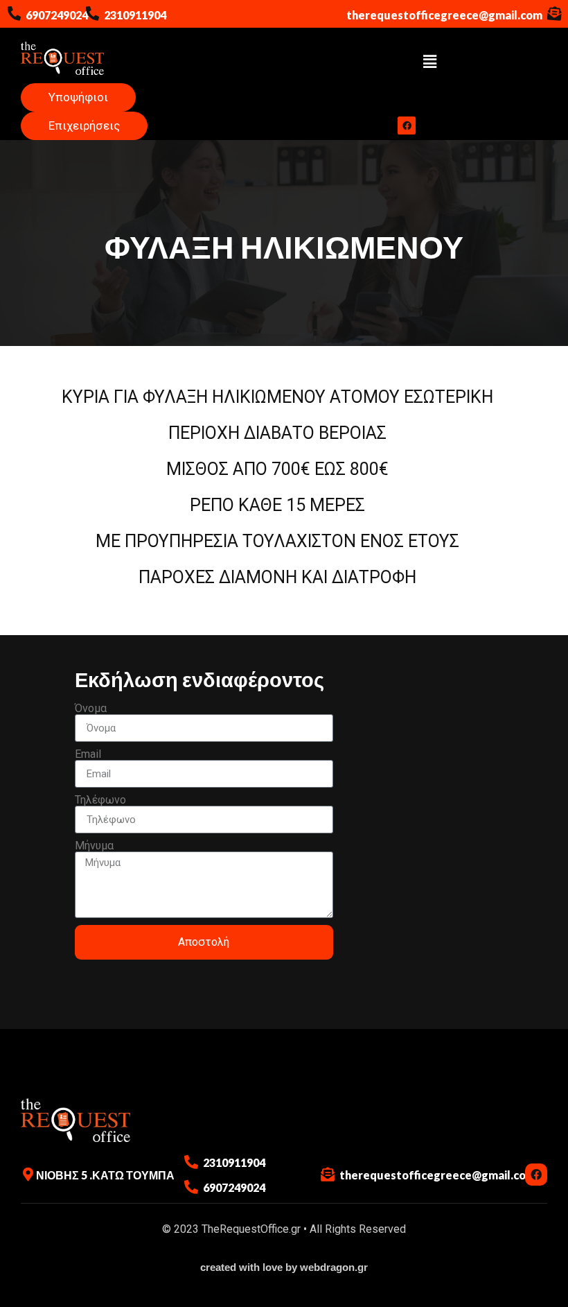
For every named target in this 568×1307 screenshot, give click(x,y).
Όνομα (91, 708)
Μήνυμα (94, 845)
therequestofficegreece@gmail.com (444, 14)
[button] (430, 62)
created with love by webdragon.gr (284, 1267)
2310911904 (135, 14)
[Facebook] (407, 125)
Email (88, 754)
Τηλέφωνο (100, 800)
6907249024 (57, 14)
